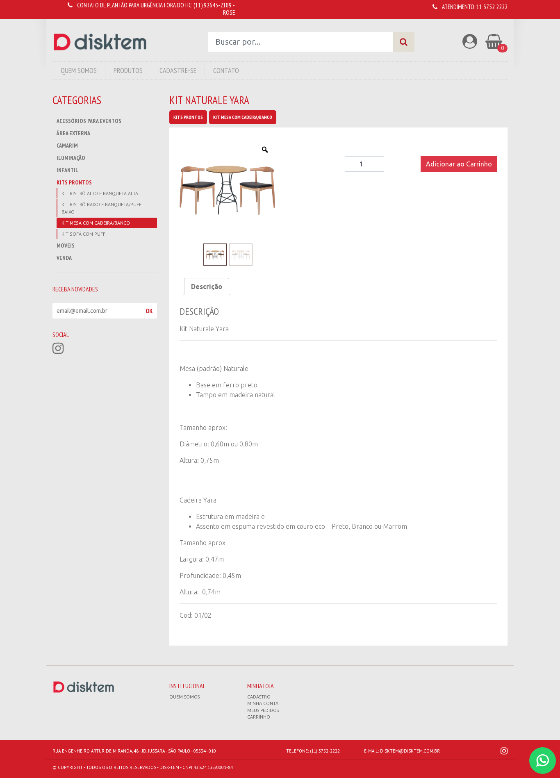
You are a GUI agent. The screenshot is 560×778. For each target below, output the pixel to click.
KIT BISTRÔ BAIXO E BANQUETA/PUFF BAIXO (101, 208)
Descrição (206, 286)
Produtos (128, 70)
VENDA (64, 258)
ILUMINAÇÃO (71, 158)
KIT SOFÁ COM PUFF (83, 234)
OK (149, 311)
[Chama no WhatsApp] (542, 760)
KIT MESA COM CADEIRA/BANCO (95, 223)
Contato (226, 70)
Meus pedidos (263, 710)
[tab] (206, 286)
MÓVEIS (66, 245)
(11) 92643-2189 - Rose (214, 8)
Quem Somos (79, 70)
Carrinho (258, 716)
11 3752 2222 (492, 7)
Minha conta (262, 703)
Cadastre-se (177, 70)
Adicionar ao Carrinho (459, 164)
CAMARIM (67, 145)
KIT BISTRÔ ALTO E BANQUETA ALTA (99, 193)
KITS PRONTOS (74, 182)
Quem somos (184, 696)
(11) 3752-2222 (325, 751)
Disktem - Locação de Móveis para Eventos (100, 42)
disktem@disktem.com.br (410, 751)
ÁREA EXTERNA (73, 133)
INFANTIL (67, 170)
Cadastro (259, 696)
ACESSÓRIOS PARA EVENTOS (89, 121)
